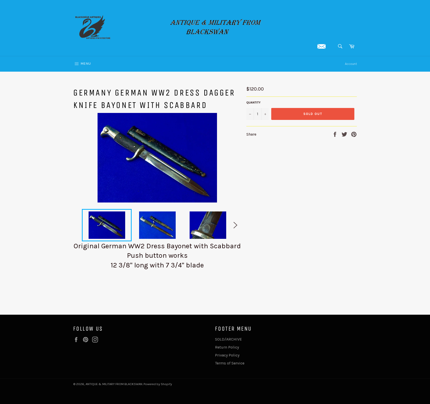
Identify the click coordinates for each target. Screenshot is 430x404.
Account (351, 64)
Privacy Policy (227, 355)
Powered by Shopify (158, 384)
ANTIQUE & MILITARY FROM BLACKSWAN (114, 384)
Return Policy (227, 347)
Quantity (253, 102)
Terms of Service (229, 363)
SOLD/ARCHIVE (228, 339)
